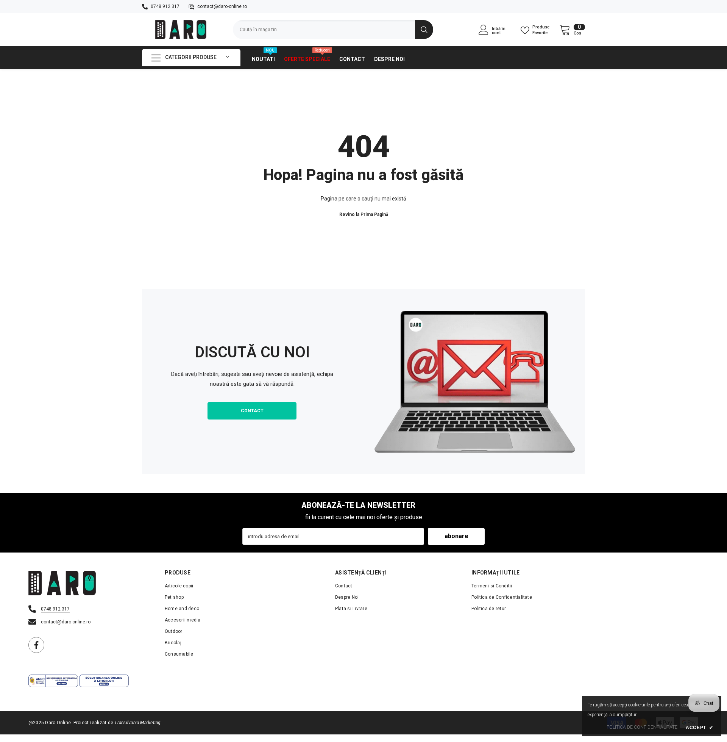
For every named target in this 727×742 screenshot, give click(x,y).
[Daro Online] (475, 381)
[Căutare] (333, 29)
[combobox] (324, 29)
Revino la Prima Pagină (363, 214)
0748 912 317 (165, 6)
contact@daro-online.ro (222, 6)
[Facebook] (36, 645)
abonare (456, 536)
